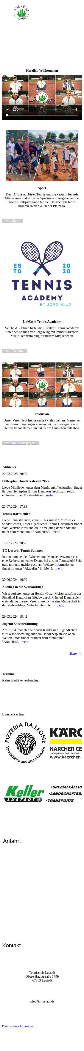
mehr (49, 495)
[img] (42, 12)
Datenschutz (10, 1026)
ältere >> (75, 653)
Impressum (27, 1026)
